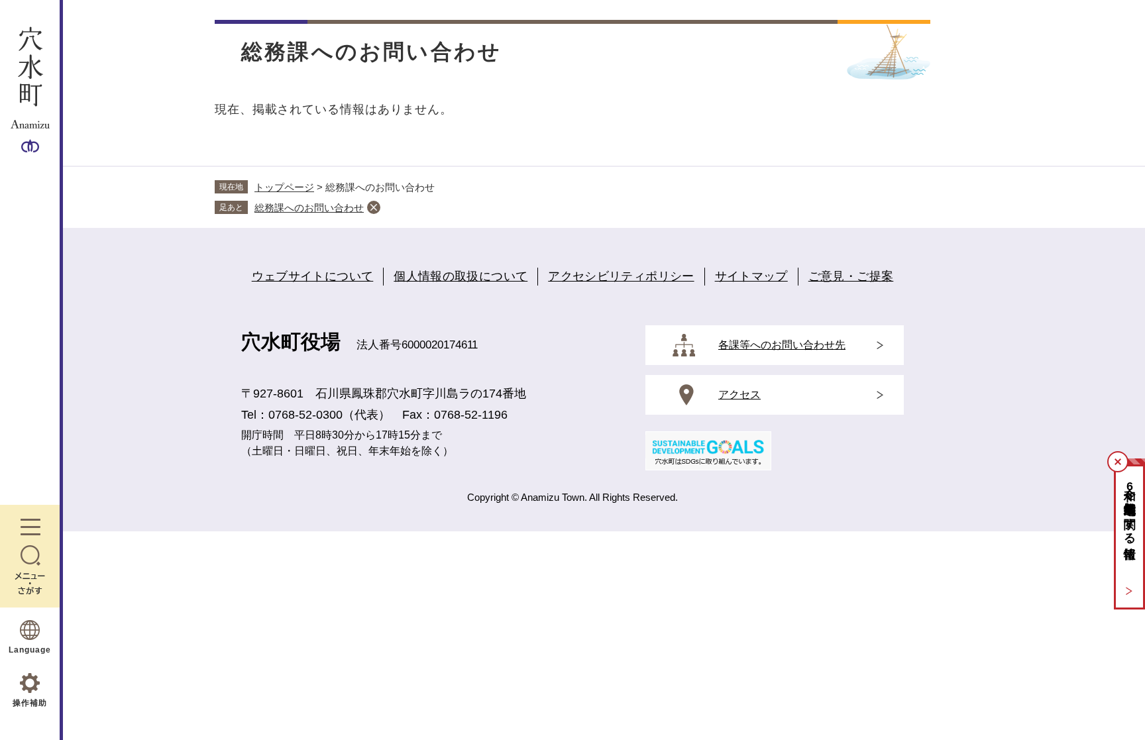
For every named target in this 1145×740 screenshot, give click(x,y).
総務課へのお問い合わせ (309, 207)
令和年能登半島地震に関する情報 (1129, 509)
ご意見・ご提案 (851, 276)
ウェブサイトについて (313, 276)
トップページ (284, 187)
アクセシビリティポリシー (621, 276)
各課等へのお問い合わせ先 (781, 344)
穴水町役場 (291, 341)
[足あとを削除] (373, 207)
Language (30, 650)
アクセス (739, 394)
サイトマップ (751, 276)
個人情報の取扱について (460, 276)
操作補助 (30, 703)
